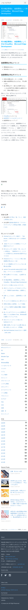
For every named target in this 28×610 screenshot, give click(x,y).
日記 (2, 402)
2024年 (3, 426)
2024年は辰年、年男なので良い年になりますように (18, 491)
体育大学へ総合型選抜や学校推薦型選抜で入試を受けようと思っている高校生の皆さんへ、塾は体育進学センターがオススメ (14, 515)
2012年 (3, 462)
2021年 (3, 435)
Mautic (3, 353)
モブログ (3, 399)
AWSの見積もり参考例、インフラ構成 (14, 304)
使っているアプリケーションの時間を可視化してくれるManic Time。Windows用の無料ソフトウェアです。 (15, 314)
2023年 (3, 429)
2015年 (3, 453)
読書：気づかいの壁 (16, 471)
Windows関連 (5, 362)
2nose (22, 49)
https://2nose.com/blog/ (11, 559)
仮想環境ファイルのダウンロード (13, 118)
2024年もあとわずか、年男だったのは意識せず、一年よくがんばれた (18, 482)
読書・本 (3, 411)
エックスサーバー (12, 529)
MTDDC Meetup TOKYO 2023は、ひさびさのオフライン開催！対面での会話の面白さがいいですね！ (18, 502)
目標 (2, 408)
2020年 (3, 438)
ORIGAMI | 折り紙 (18, 567)
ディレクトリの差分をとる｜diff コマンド (15, 301)
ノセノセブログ (6, 3)
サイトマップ (5, 414)
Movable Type (5, 356)
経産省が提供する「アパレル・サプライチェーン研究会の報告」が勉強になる (15, 225)
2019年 (3, 441)
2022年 (3, 432)
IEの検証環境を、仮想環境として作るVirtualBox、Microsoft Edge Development (14, 11)
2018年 (3, 444)
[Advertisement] (14, 162)
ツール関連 (4, 393)
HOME (2, 20)
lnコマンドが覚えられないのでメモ (13, 285)
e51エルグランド (6, 347)
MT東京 (3, 588)
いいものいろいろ (6, 365)
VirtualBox (6, 116)
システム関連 (4, 49)
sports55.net (21, 564)
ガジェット (4, 378)
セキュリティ (5, 387)
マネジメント (5, 396)
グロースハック (5, 381)
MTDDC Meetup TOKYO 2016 (9, 590)
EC (2, 350)
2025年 (3, 423)
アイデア (3, 368)
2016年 (3, 450)
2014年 (3, 456)
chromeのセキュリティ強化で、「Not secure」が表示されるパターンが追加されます (15, 238)
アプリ (3, 371)
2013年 (3, 459)
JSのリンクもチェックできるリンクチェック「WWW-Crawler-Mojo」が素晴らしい (15, 290)
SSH (2, 359)
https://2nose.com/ (10, 556)
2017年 (3, 447)
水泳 (2, 405)
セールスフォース (6, 390)
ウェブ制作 (4, 375)
